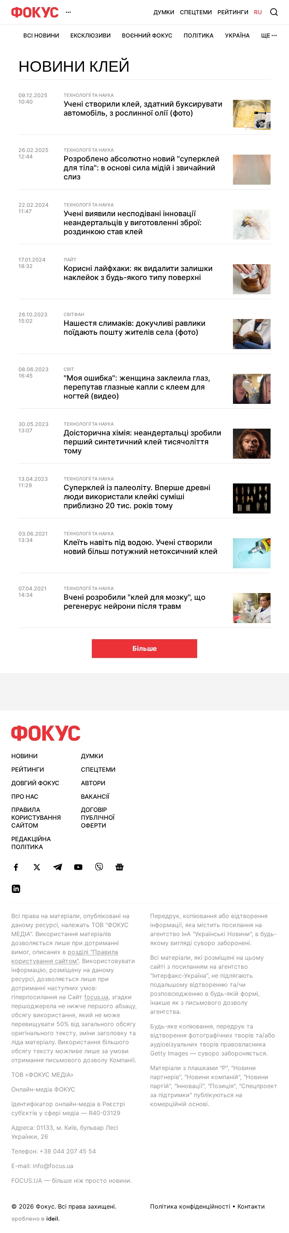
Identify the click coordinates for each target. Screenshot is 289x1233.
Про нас (24, 796)
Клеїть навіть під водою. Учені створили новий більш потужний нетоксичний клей (141, 547)
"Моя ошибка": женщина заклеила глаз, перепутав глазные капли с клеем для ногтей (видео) (137, 386)
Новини (24, 756)
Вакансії (95, 796)
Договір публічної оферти (97, 817)
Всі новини (41, 35)
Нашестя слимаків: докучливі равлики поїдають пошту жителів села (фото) (134, 328)
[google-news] (119, 867)
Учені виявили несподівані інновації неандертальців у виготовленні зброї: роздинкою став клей (133, 222)
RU (258, 12)
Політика (199, 35)
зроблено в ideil (35, 1219)
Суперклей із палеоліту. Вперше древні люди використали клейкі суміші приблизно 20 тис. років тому (137, 496)
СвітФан (74, 314)
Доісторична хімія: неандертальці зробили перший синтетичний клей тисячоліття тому (142, 441)
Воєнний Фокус (147, 35)
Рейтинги (233, 12)
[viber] (98, 867)
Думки (164, 12)
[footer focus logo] (46, 733)
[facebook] (16, 867)
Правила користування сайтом (36, 817)
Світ (69, 369)
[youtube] (78, 867)
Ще (265, 35)
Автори (93, 783)
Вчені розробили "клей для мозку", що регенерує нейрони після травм (134, 602)
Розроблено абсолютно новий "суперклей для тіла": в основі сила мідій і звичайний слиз (141, 167)
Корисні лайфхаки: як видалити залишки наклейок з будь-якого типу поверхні (138, 273)
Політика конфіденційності (190, 1206)
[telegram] (57, 867)
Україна (237, 35)
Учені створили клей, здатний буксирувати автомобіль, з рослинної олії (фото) (143, 108)
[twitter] (36, 867)
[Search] (274, 12)
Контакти (251, 1206)
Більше (144, 648)
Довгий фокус (35, 783)
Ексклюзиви (90, 35)
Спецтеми (196, 12)
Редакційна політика (31, 843)
